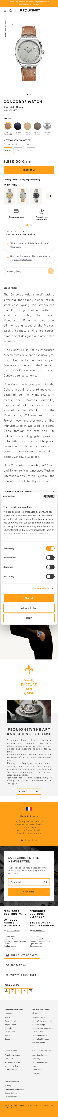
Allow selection (29, 608)
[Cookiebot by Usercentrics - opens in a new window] (42, 496)
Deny (29, 618)
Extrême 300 (10, 1032)
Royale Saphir (10, 1024)
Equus (7, 1039)
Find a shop (36, 1070)
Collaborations (11, 1096)
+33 (34, 931)
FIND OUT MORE (29, 791)
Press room (36, 1073)
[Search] (10, 10)
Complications (10, 1059)
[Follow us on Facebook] (6, 991)
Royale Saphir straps (40, 1039)
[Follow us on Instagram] (12, 991)
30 (31, 150)
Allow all (29, 598)
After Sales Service (39, 1055)
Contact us (29, 170)
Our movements (11, 1051)
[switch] (50, 557)
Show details (42, 588)
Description (10, 288)
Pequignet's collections (14, 1009)
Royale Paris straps (39, 1035)
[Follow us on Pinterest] (18, 991)
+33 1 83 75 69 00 (13, 931)
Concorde (8, 1014)
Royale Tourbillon (12, 1021)
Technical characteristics (19, 491)
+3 (49, 196)
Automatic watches (12, 1062)
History (8, 1086)
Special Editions (11, 1093)
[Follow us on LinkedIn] (30, 991)
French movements (12, 1055)
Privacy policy (16, 1108)
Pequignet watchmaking (14, 1089)
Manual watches (11, 1066)
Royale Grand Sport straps (42, 1028)
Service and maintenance (42, 1051)
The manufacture (12, 1081)
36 (18, 150)
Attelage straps (38, 1017)
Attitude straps (38, 1032)
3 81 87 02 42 (40, 931)
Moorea (8, 1035)
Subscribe (29, 892)
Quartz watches (11, 1070)
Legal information (21, 1105)
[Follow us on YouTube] (24, 991)
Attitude (8, 1028)
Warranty (36, 1059)
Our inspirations (38, 1043)
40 (6, 150)
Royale (7, 1017)
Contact (8, 1105)
